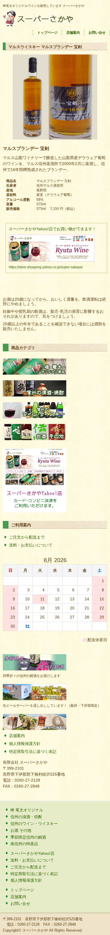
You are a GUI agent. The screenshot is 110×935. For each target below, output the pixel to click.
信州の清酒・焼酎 (26, 816)
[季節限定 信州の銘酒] (34, 669)
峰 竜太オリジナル (26, 810)
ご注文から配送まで (27, 537)
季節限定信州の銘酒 (28, 837)
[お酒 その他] (34, 438)
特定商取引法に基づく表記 (32, 751)
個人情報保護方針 (25, 743)
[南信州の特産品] (34, 728)
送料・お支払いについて (30, 545)
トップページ (47, 33)
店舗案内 (73, 33)
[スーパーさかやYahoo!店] (34, 511)
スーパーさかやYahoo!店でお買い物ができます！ (52, 229)
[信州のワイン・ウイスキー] (34, 417)
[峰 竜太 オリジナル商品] (34, 373)
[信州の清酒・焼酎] (34, 395)
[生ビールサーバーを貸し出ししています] (34, 698)
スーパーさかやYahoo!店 (32, 853)
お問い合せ (97, 33)
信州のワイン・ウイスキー (34, 823)
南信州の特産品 (24, 843)
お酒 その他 (20, 830)
